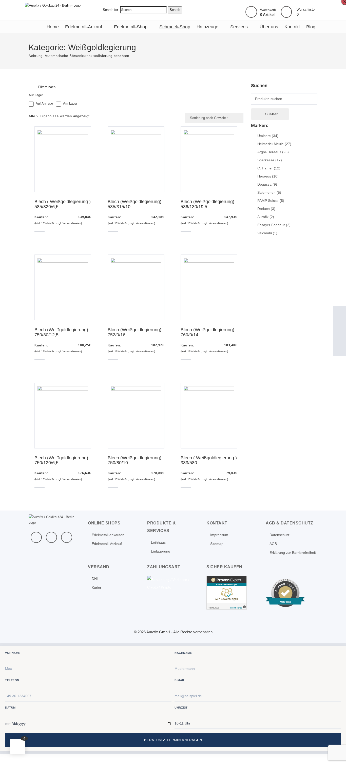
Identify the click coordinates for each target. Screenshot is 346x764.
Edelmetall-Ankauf (83, 26)
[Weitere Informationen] (53, 5)
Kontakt (292, 26)
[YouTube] (51, 537)
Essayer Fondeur (271, 225)
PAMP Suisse (268, 201)
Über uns (269, 26)
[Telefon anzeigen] (339, 324)
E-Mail (180, 680)
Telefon (12, 680)
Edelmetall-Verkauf (107, 544)
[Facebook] (36, 537)
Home (53, 26)
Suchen (272, 114)
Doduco (263, 209)
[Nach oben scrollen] (335, 753)
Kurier (96, 587)
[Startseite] (339, 312)
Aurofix (262, 217)
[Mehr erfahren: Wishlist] (286, 12)
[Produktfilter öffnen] (33, 87)
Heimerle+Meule (270, 144)
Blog (310, 26)
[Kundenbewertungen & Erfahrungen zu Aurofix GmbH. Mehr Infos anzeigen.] (226, 592)
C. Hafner (265, 168)
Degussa (264, 184)
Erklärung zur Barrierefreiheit (293, 553)
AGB (273, 544)
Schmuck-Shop (174, 26)
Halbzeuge (207, 26)
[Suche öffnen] (339, 337)
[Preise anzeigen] (339, 350)
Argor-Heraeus (269, 152)
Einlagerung (160, 551)
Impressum (219, 535)
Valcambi (264, 233)
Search (175, 10)
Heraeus (264, 176)
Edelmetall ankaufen (108, 535)
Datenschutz (280, 535)
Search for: (111, 10)
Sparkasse (265, 160)
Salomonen (266, 192)
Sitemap (216, 544)
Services (239, 26)
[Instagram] (66, 537)
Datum (10, 707)
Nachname (183, 652)
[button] (17, 746)
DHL (95, 579)
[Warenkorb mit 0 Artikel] (251, 12)
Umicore (264, 136)
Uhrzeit (181, 707)
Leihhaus (158, 542)
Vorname (12, 652)
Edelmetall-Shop (130, 26)
